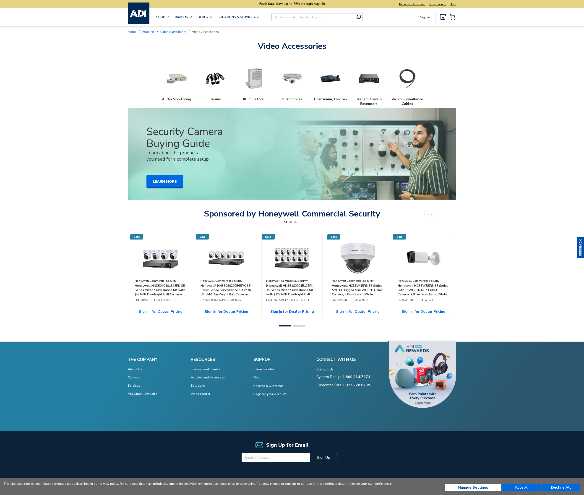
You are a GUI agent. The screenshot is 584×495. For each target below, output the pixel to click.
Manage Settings (473, 487)
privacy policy (108, 484)
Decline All (561, 487)
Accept (521, 487)
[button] (580, 247)
